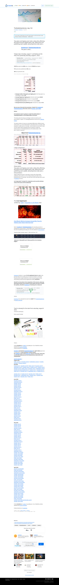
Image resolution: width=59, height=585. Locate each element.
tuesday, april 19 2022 (18, 483)
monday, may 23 (17, 434)
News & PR (24, 5)
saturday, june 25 (17, 387)
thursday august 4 (25, 361)
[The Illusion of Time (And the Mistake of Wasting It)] (40, 556)
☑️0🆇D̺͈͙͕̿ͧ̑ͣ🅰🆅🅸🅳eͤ (19, 564)
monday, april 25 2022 (18, 475)
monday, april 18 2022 (18, 485)
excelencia (16, 29)
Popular (16, 5)
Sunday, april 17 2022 (18, 486)
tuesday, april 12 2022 (18, 493)
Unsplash (28, 510)
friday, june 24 (17, 388)
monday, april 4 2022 (36, 108)
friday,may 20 (17, 439)
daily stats (28, 353)
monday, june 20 (17, 394)
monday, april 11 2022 (18, 494)
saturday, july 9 (32, 373)
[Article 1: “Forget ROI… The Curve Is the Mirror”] (29, 556)
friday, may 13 (17, 448)
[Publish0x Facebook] (46, 579)
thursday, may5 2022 (18, 459)
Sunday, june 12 (17, 405)
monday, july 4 (40, 375)
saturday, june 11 (17, 406)
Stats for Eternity (18, 300)
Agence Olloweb (23, 510)
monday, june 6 (17, 413)
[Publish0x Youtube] (53, 579)
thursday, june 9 (17, 409)
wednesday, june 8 (18, 410)
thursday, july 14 (23, 371)
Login (43, 5)
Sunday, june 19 (17, 395)
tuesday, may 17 (17, 443)
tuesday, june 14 (17, 402)
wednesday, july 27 (18, 367)
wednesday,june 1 (18, 420)
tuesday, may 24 (17, 433)
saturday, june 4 (17, 416)
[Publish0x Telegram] (48, 579)
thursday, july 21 (31, 368)
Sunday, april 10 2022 (18, 496)
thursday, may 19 (17, 440)
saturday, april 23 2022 (19, 478)
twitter (24, 345)
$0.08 (15, 31)
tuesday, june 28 (17, 383)
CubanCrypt (29, 564)
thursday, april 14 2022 (19, 490)
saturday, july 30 (24, 365)
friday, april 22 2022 (18, 479)
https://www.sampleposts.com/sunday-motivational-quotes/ (24, 522)
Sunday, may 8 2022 (18, 455)
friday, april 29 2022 (18, 470)
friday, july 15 (17, 371)
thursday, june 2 (17, 418)
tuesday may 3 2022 (18, 462)
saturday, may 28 (17, 428)
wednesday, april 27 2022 (19, 472)
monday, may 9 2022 (18, 453)
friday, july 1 (30, 376)
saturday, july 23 (17, 368)
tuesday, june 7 (17, 411)
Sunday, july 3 (17, 376)
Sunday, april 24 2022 (18, 476)
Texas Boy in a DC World (31, 202)
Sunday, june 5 (17, 414)
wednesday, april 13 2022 (19, 491)
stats (29, 525)
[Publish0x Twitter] (47, 579)
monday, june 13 (17, 403)
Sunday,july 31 (17, 365)
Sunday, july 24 (41, 367)
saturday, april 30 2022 (19, 468)
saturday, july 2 (24, 376)
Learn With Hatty (40, 564)
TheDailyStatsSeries (35, 47)
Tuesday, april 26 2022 (18, 474)
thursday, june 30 (17, 380)
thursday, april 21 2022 (19, 481)
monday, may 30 (17, 425)
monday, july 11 (17, 373)
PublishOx (17, 178)
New (20, 5)
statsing (39, 525)
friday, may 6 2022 (18, 458)
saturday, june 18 (17, 396)
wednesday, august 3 (34, 361)
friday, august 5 (17, 361)
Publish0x (16, 525)
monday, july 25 (33, 367)
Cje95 (22, 202)
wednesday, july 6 (25, 375)
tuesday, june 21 (17, 392)
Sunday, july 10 (25, 373)
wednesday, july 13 (32, 371)
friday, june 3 (16, 417)
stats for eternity (17, 359)
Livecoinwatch (41, 229)
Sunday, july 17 (33, 369)
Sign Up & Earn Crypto (49, 5)
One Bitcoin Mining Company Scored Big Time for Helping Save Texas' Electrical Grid (28, 221)
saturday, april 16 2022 (19, 487)
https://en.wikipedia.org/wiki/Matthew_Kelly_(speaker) (23, 523)
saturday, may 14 (17, 447)
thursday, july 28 (38, 365)
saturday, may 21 (17, 437)
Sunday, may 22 (17, 436)
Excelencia (24, 47)
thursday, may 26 (17, 430)
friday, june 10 (17, 407)
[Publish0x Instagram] (51, 579)
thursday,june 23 (17, 390)
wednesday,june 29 (18, 382)
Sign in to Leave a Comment (29, 570)
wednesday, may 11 (18, 451)
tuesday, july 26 (26, 367)
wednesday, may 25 (18, 432)
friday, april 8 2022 (18, 498)
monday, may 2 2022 (18, 463)
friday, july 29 (31, 365)
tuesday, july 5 (33, 375)
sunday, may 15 (17, 445)
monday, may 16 (17, 444)
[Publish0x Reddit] (50, 579)
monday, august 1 (22, 363)
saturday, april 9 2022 (18, 497)
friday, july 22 (24, 368)
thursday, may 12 (17, 449)
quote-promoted (23, 346)
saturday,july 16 (40, 369)
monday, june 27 (17, 384)
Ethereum (33, 5)
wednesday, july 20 (40, 368)
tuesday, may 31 (17, 424)
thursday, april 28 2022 (19, 471)
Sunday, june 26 (17, 386)
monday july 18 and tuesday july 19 (21, 369)
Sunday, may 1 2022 (18, 464)
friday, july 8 (38, 373)
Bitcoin (29, 5)
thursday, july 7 (17, 375)
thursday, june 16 (17, 399)
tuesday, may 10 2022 (18, 452)
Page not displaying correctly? (29, 575)
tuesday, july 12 (40, 371)
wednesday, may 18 (18, 441)
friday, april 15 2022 (18, 489)
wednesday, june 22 (18, 391)
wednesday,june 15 (18, 401)
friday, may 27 (17, 429)
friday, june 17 (17, 398)
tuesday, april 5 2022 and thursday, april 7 (23, 500)
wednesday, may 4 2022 (19, 460)
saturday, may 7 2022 (18, 456)
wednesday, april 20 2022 (19, 482)
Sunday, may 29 (17, 426)
